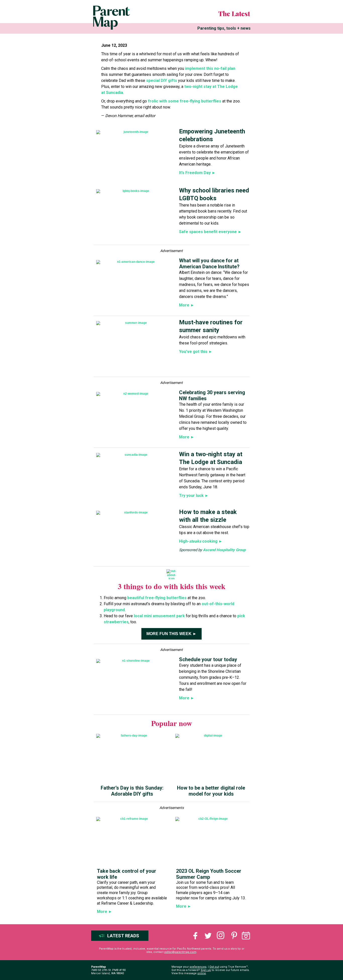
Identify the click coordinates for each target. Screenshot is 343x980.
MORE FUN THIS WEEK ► (171, 634)
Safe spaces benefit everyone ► (210, 231)
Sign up (206, 970)
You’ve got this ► (195, 351)
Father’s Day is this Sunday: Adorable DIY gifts (132, 791)
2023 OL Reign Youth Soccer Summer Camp (208, 874)
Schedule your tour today (208, 659)
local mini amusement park (159, 615)
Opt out (214, 966)
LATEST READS (123, 935)
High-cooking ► (200, 541)
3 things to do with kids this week (171, 586)
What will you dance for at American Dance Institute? (209, 263)
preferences (198, 966)
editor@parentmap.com (180, 952)
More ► (186, 305)
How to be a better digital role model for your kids (211, 791)
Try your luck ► (194, 495)
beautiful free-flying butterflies (157, 597)
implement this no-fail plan (209, 68)
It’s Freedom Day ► (197, 172)
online (201, 973)
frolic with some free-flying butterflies (184, 101)
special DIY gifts (161, 80)
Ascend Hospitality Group (224, 550)
